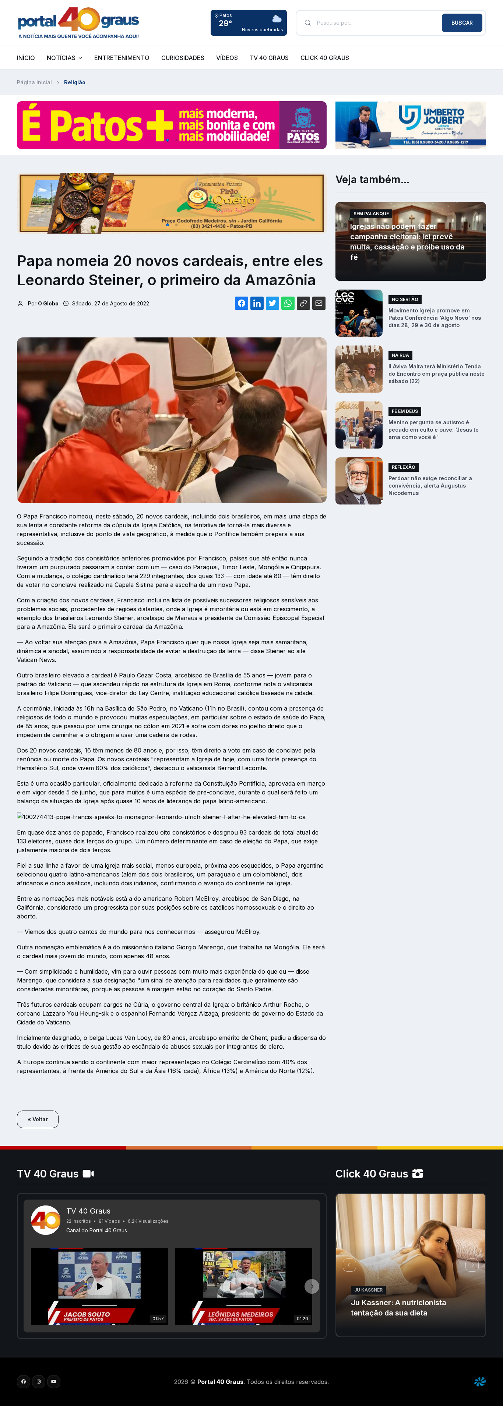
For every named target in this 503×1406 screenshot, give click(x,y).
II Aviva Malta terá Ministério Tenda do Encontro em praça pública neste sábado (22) (436, 373)
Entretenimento (122, 57)
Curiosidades (182, 57)
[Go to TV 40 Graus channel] (45, 1220)
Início (26, 57)
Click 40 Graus (324, 57)
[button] (167, 140)
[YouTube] (53, 1381)
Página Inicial (34, 82)
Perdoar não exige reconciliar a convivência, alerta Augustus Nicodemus (430, 485)
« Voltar (38, 1119)
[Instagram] (38, 1381)
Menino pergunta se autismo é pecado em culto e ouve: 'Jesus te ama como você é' (433, 429)
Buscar (462, 23)
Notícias (61, 57)
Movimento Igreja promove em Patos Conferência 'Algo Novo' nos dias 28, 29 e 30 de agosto (434, 317)
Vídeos (227, 57)
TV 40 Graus (269, 57)
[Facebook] (23, 1381)
